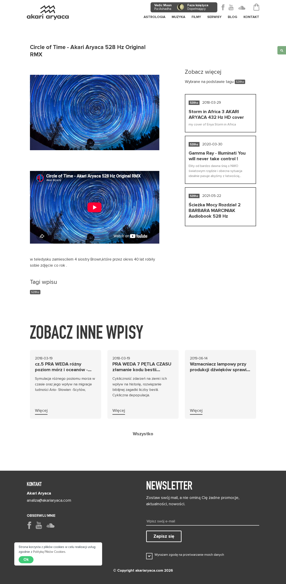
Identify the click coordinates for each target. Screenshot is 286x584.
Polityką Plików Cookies (49, 552)
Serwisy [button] (214, 17)
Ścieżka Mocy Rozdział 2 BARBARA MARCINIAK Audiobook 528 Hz (215, 210)
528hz (35, 292)
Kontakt (251, 17)
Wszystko (143, 434)
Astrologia (154, 17)
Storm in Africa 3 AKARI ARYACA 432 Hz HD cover (216, 114)
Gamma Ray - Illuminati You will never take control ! (217, 156)
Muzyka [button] (178, 17)
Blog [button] (232, 17)
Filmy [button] (196, 17)
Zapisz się (163, 536)
